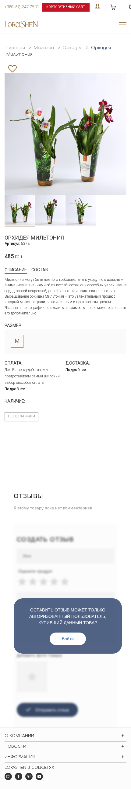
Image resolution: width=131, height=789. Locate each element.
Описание (16, 269)
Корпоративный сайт (65, 7)
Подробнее (15, 389)
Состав (39, 269)
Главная (15, 48)
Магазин (44, 48)
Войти (68, 638)
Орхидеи (72, 48)
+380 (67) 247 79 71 (22, 7)
